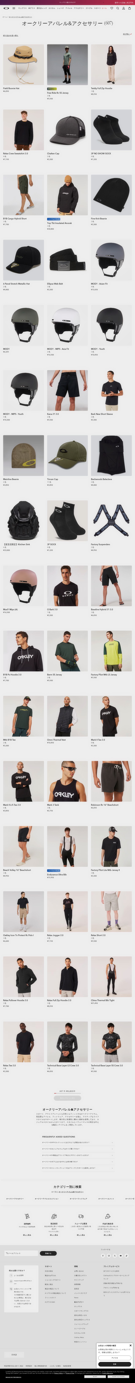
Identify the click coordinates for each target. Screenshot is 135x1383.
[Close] (131, 1345)
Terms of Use (70, 1373)
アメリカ (115, 1358)
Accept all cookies (118, 1376)
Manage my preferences (13, 1377)
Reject (95, 1376)
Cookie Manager (107, 1373)
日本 (114, 1364)
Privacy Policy (58, 1373)
